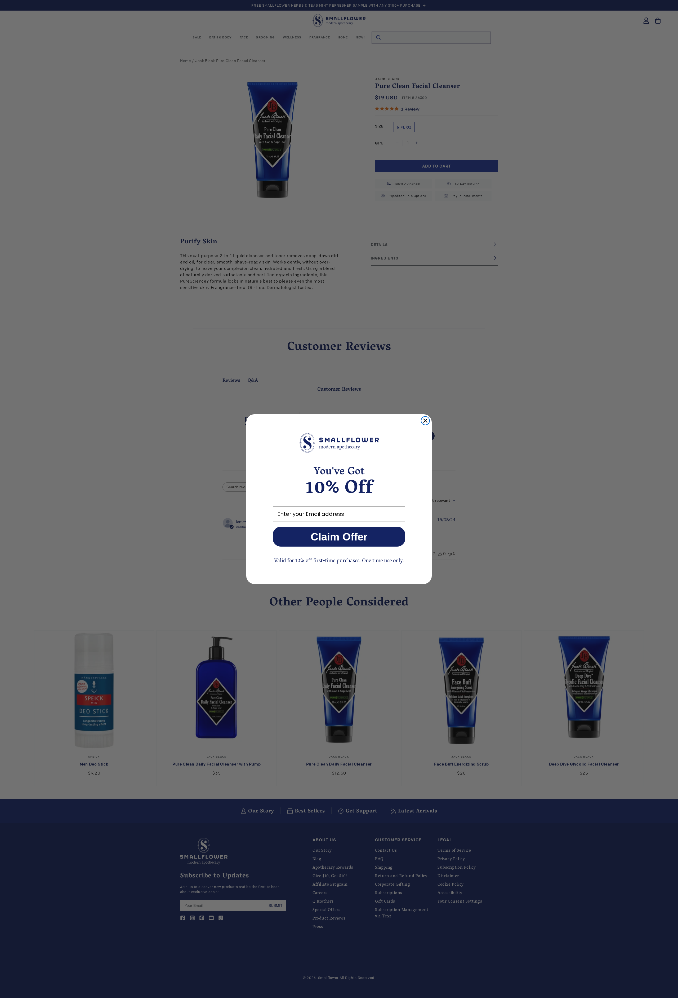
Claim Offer (339, 537)
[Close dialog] (425, 420)
